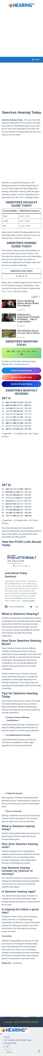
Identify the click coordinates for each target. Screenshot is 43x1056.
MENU (37, 60)
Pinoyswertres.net (21, 364)
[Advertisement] (21, 32)
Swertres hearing (28, 674)
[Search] (7, 1047)
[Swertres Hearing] (21, 5)
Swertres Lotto (32, 254)
